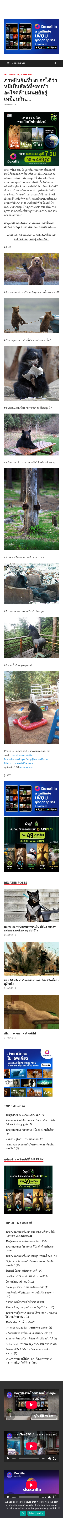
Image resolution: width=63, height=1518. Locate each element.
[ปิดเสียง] (49, 1458)
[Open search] (54, 63)
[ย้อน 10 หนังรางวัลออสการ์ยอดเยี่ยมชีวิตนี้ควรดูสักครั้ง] (31, 959)
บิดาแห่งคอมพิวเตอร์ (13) (20, 1281)
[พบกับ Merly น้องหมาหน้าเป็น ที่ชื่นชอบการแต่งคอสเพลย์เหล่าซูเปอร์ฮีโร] (31, 906)
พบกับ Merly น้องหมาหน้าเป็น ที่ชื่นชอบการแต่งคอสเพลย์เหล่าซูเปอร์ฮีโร (30, 928)
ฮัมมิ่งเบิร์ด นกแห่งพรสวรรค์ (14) (24, 1270)
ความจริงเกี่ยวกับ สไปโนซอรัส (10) (25, 1301)
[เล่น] (8, 1458)
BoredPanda (26, 767)
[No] (59, 1507)
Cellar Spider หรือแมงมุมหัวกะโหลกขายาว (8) (31, 1343)
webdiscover (18, 755)
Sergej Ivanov (33, 759)
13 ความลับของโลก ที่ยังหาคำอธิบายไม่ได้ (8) (31, 1338)
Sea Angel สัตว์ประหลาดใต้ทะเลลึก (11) (27, 1286)
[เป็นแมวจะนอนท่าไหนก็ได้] (31, 1012)
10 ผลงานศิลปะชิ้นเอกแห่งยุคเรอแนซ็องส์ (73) (31, 1255)
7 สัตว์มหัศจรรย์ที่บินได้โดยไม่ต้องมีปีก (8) (29, 1332)
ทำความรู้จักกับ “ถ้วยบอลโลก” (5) (24, 1138)
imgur (22, 759)
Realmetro (26, 75)
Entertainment (11, 75)
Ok (22, 1513)
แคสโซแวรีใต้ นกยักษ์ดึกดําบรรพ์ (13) (27, 1276)
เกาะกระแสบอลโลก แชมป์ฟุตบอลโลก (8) (29, 1327)
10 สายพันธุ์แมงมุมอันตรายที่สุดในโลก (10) (30, 1307)
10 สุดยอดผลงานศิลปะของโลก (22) (25, 1114)
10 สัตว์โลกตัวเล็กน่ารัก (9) (20, 1322)
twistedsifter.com (23, 763)
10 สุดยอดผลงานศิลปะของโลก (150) (26, 1241)
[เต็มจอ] (54, 1458)
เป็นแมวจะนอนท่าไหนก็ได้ (20, 1033)
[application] (31, 1446)
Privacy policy (36, 1513)
